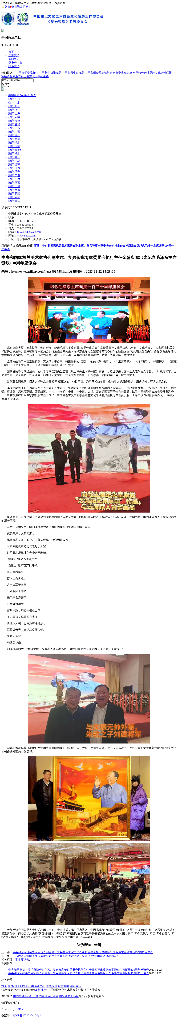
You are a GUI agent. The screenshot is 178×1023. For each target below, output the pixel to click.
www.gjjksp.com (26, 235)
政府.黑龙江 (15, 149)
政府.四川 (14, 98)
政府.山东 (14, 113)
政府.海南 (14, 138)
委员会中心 (15, 62)
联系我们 (13, 66)
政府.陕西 (14, 182)
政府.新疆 (14, 193)
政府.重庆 (14, 200)
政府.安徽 (14, 117)
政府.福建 (14, 120)
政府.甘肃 (14, 124)
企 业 (13, 102)
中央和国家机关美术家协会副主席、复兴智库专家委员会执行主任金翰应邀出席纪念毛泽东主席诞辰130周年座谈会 (83, 952)
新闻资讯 (13, 59)
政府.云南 (14, 197)
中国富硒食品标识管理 (22, 95)
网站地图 (63, 986)
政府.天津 (14, 186)
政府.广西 (14, 131)
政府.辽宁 (14, 171)
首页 (11, 51)
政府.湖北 (14, 153)
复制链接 (40, 989)
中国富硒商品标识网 (25, 996)
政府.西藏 (14, 189)
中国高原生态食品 (73, 72)
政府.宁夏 (14, 175)
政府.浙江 (14, 109)
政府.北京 (14, 106)
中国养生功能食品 (50, 72)
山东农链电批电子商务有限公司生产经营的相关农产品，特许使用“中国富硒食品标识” (65, 956)
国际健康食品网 (69, 996)
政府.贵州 (14, 135)
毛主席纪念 (22, 959)
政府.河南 (14, 146)
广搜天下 (20, 1009)
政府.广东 (14, 128)
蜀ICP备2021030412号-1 (27, 1015)
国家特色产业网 (48, 996)
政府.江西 (14, 168)
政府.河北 (14, 142)
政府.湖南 (14, 157)
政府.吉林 (14, 160)
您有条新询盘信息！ (18, 6)
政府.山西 (14, 179)
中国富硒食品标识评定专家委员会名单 (108, 72)
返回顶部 (75, 986)
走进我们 (13, 55)
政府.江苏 (14, 164)
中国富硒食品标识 (27, 72)
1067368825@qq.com (29, 231)
